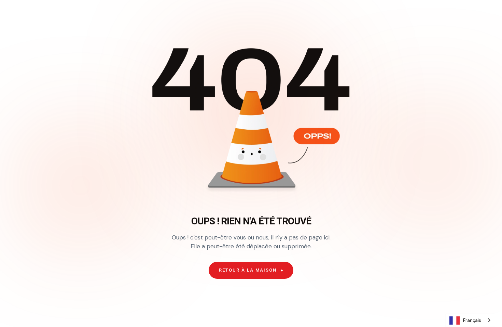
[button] (251, 270)
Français (472, 320)
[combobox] (470, 320)
